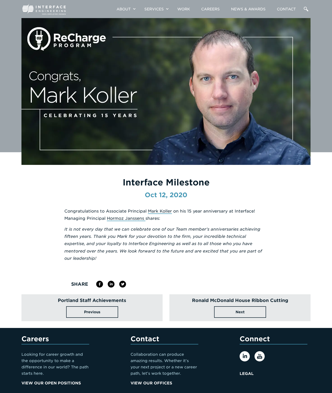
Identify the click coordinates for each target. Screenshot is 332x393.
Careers (210, 9)
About (124, 9)
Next (240, 312)
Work (183, 9)
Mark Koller (160, 211)
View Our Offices (151, 383)
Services (154, 9)
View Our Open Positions (51, 383)
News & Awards (248, 9)
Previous (92, 312)
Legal (247, 373)
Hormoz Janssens (126, 218)
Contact (286, 9)
